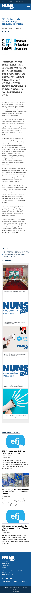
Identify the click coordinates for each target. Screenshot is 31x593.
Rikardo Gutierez (13, 254)
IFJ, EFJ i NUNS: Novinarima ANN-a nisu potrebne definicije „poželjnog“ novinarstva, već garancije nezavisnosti (15, 354)
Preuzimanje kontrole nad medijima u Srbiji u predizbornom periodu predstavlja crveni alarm (15, 416)
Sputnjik (12, 256)
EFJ (5, 252)
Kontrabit (16, 591)
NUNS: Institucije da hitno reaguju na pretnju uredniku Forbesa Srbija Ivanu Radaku (15, 385)
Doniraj (10, 1)
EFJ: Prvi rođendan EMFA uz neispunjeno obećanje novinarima (13, 453)
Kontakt (3, 1)
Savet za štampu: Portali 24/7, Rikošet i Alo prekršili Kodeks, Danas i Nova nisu (14, 292)
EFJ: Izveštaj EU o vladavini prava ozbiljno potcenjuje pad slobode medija (15, 491)
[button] (27, 7)
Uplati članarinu (19, 1)
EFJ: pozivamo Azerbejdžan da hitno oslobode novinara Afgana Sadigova (15, 528)
